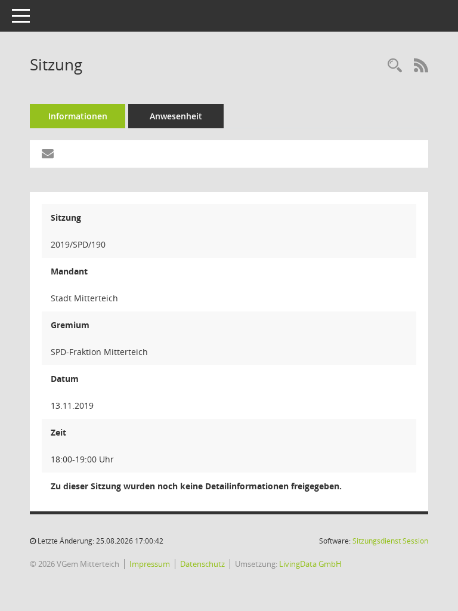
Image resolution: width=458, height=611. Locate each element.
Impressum (149, 563)
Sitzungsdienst (390, 541)
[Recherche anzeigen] (395, 66)
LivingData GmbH (310, 563)
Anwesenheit (176, 116)
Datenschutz (202, 563)
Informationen (77, 116)
